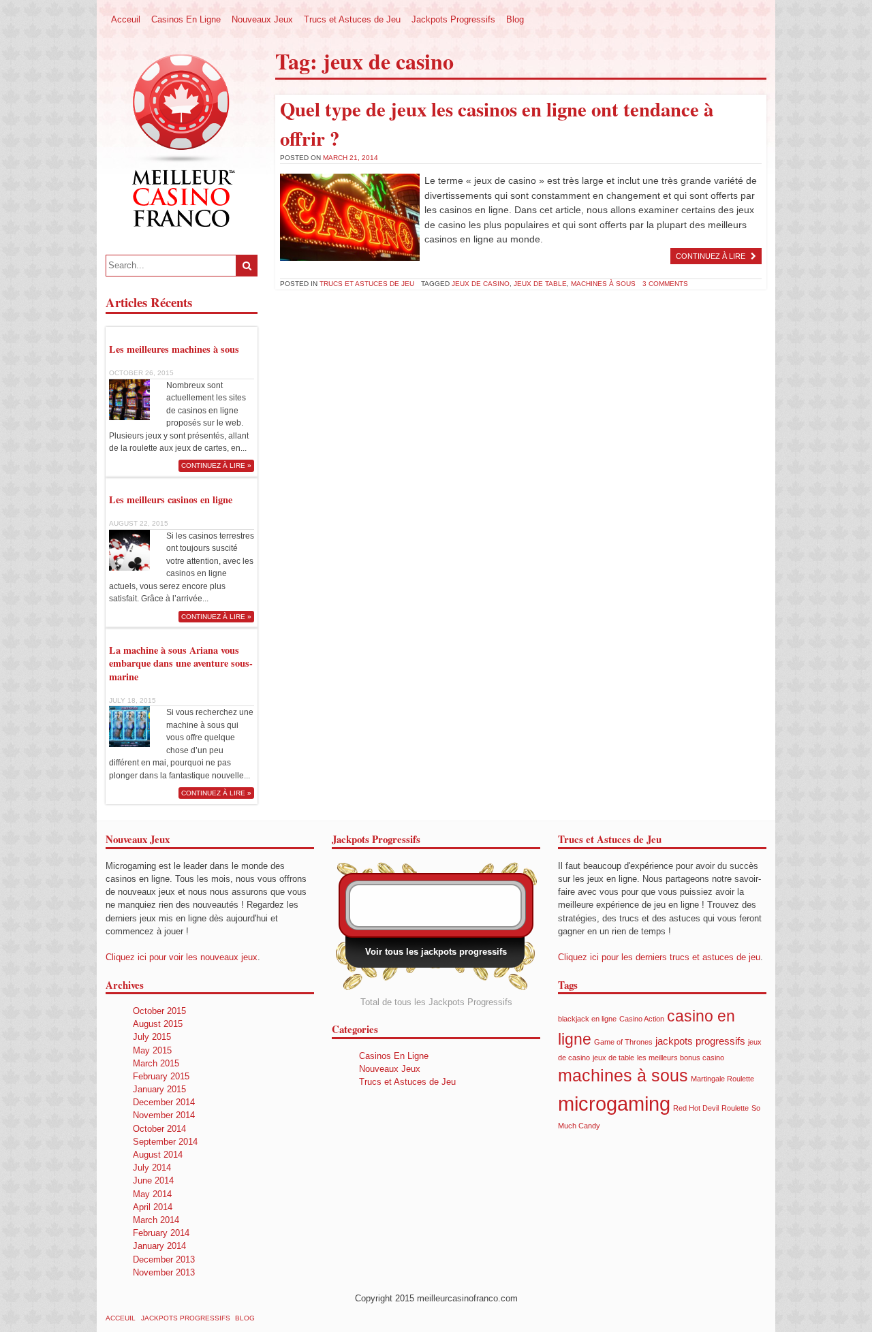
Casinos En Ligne (186, 19)
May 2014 (152, 1194)
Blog (515, 19)
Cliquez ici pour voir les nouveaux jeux (182, 957)
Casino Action (641, 1019)
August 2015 (158, 1024)
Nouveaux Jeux (262, 19)
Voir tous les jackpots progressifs (436, 952)
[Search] (247, 265)
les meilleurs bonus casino (680, 1057)
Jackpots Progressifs (453, 19)
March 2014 (156, 1220)
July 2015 (152, 1037)
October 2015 (159, 1011)
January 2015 (159, 1089)
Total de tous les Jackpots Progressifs (436, 1002)
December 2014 (164, 1102)
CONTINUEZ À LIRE (710, 256)
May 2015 (152, 1050)
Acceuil (125, 19)
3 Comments (665, 283)
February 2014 (161, 1233)
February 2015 (161, 1076)
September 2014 (165, 1142)
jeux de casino (481, 283)
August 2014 (158, 1154)
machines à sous (603, 283)
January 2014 (159, 1246)
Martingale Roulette (722, 1079)
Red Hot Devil (696, 1108)
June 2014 (153, 1180)
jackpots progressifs (700, 1041)
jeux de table (540, 283)
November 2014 (164, 1115)
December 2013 (164, 1259)
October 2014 (159, 1129)
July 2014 (152, 1167)
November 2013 (164, 1272)
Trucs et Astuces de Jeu (352, 19)
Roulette (735, 1108)
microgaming (614, 1103)
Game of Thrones (623, 1042)
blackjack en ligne (587, 1019)
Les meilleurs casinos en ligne (170, 499)
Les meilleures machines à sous (174, 349)
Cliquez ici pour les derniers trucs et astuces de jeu (659, 957)
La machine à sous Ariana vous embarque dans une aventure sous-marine (181, 663)
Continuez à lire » (216, 465)
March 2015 (156, 1063)
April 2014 (152, 1207)
